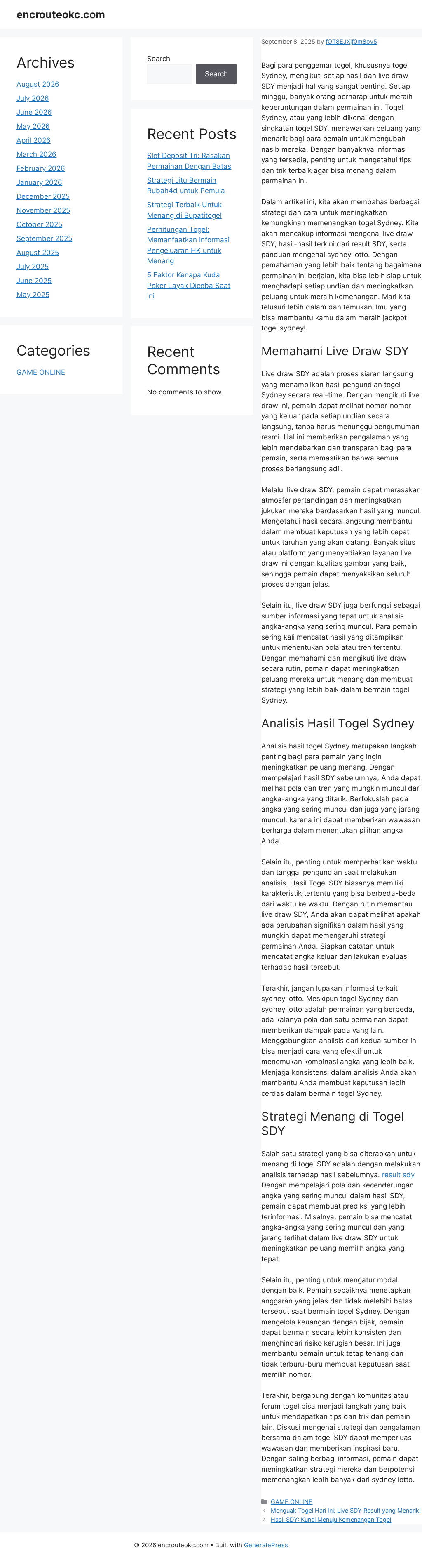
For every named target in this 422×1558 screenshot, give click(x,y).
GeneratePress (266, 1545)
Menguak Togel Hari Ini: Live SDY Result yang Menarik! (346, 1510)
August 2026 (37, 84)
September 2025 (44, 238)
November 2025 (43, 210)
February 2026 (40, 168)
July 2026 (32, 98)
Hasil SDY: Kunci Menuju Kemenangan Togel (331, 1519)
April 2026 (33, 140)
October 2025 (39, 224)
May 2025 (32, 294)
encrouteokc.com (60, 14)
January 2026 (39, 182)
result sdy (398, 1175)
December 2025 (43, 196)
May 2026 (33, 126)
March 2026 (36, 154)
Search (158, 58)
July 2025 (32, 266)
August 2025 (37, 252)
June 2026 (34, 112)
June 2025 (34, 280)
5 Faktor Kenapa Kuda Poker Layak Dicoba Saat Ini (188, 285)
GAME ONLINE (291, 1501)
